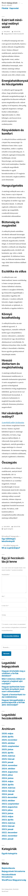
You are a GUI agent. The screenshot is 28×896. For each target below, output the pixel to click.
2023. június (7, 813)
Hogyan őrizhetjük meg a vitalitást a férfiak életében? (13, 673)
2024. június (7, 778)
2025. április (7, 752)
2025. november (9, 740)
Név (3, 596)
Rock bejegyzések (9, 3)
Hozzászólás (6, 574)
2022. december (9, 832)
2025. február (8, 759)
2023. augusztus (10, 807)
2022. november (9, 836)
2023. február (8, 826)
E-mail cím (5, 605)
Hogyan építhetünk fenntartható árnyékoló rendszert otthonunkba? (13, 689)
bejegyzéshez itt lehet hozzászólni (14, 34)
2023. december (9, 797)
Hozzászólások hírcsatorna (9, 875)
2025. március (8, 756)
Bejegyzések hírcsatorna (13, 871)
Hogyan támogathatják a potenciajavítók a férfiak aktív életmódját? (13, 702)
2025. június (7, 749)
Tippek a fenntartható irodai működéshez (14, 695)
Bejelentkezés (8, 868)
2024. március (8, 788)
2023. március (8, 823)
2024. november (9, 765)
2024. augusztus (10, 772)
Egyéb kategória (8, 529)
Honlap (4, 615)
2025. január (7, 762)
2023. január (7, 829)
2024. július (7, 775)
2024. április (8, 784)
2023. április (7, 820)
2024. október (8, 768)
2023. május (7, 816)
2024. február (8, 791)
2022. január (8, 839)
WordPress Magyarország (14, 880)
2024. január (8, 794)
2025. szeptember (10, 746)
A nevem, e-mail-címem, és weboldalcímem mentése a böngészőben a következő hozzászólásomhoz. (14, 627)
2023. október (8, 800)
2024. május (7, 781)
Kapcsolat (14, 8)
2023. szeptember (10, 804)
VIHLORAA (7, 31)
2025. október (8, 743)
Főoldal (5, 8)
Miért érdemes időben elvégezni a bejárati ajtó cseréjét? (14, 681)
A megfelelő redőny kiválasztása (13, 422)
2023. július (7, 810)
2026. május (7, 733)
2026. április (7, 736)
